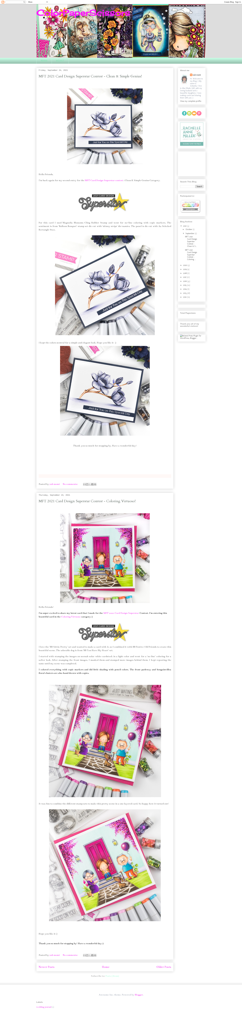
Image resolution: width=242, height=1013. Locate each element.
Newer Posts (46, 967)
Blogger (139, 994)
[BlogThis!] (87, 484)
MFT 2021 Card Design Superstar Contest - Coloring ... (191, 255)
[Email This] (84, 484)
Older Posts (164, 967)
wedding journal (43, 1007)
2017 (185, 277)
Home (44, 60)
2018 (185, 273)
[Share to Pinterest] (95, 484)
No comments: (70, 484)
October (189, 229)
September (190, 233)
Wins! (60, 60)
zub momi (197, 75)
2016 (185, 281)
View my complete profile (190, 101)
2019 (185, 269)
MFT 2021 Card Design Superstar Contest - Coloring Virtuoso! (87, 501)
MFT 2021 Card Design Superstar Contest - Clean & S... (191, 241)
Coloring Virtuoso (71, 616)
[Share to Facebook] (92, 484)
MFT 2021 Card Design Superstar (121, 613)
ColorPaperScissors (83, 12)
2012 (185, 297)
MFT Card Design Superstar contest (104, 180)
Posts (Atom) (112, 976)
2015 (185, 285)
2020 (185, 265)
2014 (185, 289)
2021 (185, 226)
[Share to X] (89, 484)
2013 (185, 293)
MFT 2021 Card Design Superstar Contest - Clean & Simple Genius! (90, 76)
